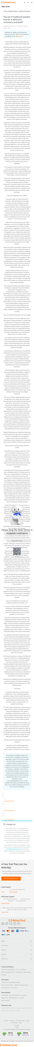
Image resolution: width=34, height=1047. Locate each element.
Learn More (7, 801)
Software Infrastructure (21, 985)
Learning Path (5, 987)
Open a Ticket (5, 903)
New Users (14, 987)
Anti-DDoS (23, 969)
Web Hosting (27, 972)
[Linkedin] (6, 923)
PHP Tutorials (5, 1000)
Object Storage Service (8, 972)
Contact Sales (13, 892)
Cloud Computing (15, 995)
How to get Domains (7, 985)
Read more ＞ (20, 36)
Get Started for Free (11, 878)
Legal (27, 1020)
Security (3, 975)
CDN (17, 969)
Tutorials (21, 998)
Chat (2, 892)
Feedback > (17, 556)
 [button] (5, 541)
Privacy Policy (20, 1020)
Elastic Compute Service (8, 969)
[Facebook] (2, 923)
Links (20, 1022)
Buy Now (12, 801)
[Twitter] (10, 923)
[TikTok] (18, 923)
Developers (4, 998)
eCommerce (18, 972)
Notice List (14, 1022)
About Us (12, 1020)
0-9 (18, 1010)
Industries (24, 995)
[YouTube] (14, 923)
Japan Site (4, 982)
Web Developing (13, 998)
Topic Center (5, 995)
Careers (6, 1020)
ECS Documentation (14, 982)
